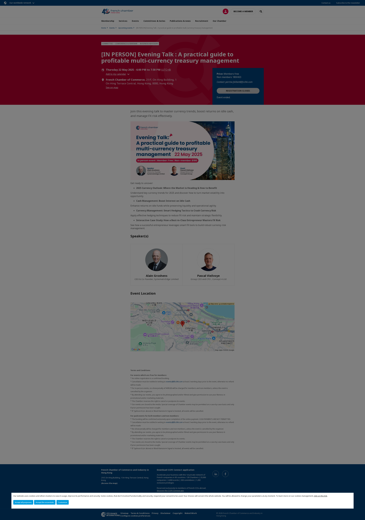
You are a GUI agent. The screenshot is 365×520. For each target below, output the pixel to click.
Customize (62, 502)
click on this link (320, 496)
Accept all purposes (23, 502)
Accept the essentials (45, 502)
